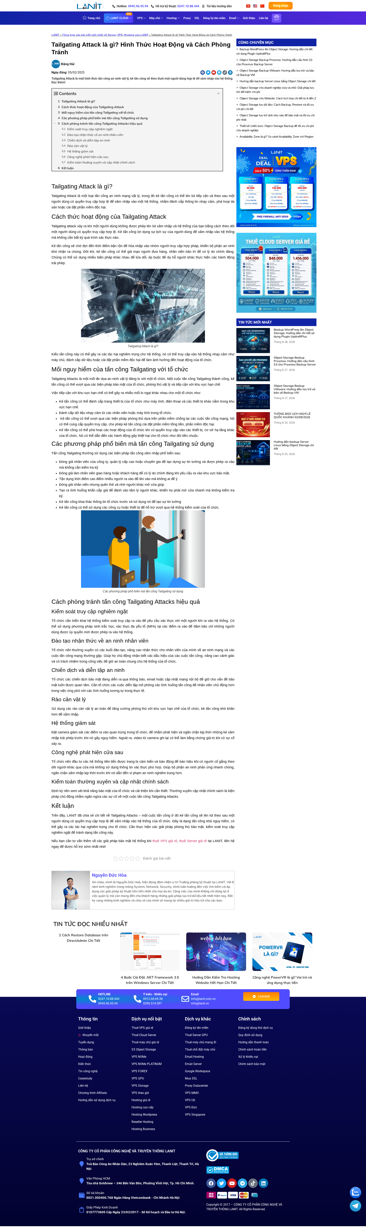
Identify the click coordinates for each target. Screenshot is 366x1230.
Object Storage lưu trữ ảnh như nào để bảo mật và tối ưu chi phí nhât (275, 117)
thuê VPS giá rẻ (164, 841)
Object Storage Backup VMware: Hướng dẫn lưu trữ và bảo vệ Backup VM (275, 73)
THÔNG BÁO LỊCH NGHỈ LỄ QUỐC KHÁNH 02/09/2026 (292, 415)
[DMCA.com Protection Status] (246, 1170)
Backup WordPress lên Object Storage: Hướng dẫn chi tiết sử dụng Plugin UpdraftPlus (274, 51)
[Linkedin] (230, 72)
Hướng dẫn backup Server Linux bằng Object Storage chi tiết (277, 81)
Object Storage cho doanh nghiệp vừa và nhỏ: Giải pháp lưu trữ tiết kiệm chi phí (275, 90)
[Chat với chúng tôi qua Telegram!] (355, 1210)
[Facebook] (202, 72)
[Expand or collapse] (218, 93)
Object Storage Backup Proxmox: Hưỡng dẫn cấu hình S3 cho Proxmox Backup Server (274, 62)
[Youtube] (213, 72)
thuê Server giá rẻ (193, 841)
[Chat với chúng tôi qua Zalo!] (355, 1197)
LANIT (55, 35)
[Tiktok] (224, 72)
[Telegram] (219, 72)
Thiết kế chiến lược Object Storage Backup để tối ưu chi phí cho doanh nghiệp (275, 128)
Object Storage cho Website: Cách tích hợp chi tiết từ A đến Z (278, 98)
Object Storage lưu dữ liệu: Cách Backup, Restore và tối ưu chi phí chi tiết (275, 107)
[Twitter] (208, 72)
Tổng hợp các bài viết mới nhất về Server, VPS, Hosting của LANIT (105, 35)
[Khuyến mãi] (276, 20)
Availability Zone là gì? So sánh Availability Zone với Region (276, 136)
